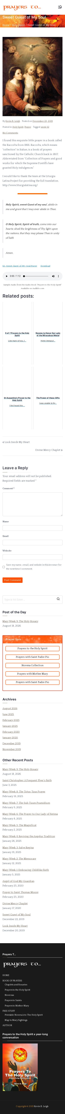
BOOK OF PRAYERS (12, 980)
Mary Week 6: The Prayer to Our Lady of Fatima (30, 814)
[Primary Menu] (59, 7)
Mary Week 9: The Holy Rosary (20, 621)
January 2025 (10, 726)
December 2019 (12, 743)
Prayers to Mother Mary (17, 1006)
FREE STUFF (9, 1011)
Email (6, 536)
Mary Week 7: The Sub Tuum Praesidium (26, 803)
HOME (6, 975)
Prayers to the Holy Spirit (17, 990)
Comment (8, 488)
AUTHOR (7, 1025)
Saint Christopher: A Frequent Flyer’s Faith (27, 780)
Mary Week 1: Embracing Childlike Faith (26, 870)
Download (45, 266)
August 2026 (10, 708)
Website (7, 551)
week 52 (45, 127)
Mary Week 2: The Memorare (19, 858)
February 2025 (11, 720)
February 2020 (11, 732)
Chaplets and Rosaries (16, 984)
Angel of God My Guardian (18, 881)
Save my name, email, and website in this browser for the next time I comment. (33, 567)
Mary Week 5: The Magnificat (19, 825)
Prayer (27, 127)
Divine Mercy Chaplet (47, 450)
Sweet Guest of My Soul (17, 914)
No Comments (10, 133)
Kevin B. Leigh (13, 121)
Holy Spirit (18, 127)
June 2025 (8, 714)
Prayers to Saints (13, 1000)
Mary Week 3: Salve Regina (18, 847)
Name (6, 521)
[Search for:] (32, 600)
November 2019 (12, 749)
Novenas (9, 995)
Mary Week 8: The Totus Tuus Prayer (24, 791)
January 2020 (10, 737)
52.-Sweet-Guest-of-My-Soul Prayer (20, 266)
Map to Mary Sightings (16, 1020)
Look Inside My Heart (17, 442)
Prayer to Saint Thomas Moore (20, 892)
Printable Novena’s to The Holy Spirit (24, 1015)
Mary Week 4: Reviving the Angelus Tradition (29, 836)
